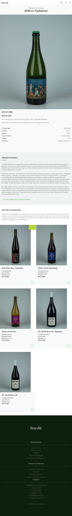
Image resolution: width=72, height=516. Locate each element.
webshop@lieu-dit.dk (36, 495)
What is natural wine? (36, 455)
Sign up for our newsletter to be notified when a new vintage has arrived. (25, 122)
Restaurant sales (36, 450)
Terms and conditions (36, 469)
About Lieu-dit (36, 448)
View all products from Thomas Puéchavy (16, 199)
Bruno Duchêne (52, 190)
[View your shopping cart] (61, 3)
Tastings (36, 453)
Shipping (36, 472)
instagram (32, 498)
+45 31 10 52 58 (36, 488)
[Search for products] (66, 3)
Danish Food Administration (36, 458)
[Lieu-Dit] (4, 3)
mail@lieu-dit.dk (36, 493)
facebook (40, 498)
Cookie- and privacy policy (36, 477)
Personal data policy (36, 474)
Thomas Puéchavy (41, 119)
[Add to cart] (32, 282)
